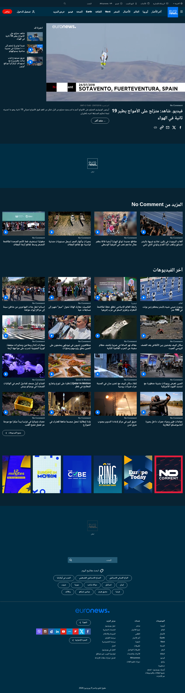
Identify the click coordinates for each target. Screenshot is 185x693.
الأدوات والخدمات (133, 654)
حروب (63, 585)
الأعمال (126, 11)
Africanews (135, 658)
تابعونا (137, 642)
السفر (117, 11)
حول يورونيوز (110, 626)
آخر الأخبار (156, 11)
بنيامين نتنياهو (84, 592)
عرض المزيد (110, 621)
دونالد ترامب (92, 585)
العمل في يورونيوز (108, 650)
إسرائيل (108, 585)
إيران (122, 585)
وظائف (68, 592)
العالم (136, 11)
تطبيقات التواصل (134, 650)
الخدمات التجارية (109, 630)
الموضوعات (160, 621)
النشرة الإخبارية (81, 640)
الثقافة (98, 11)
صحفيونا (161, 666)
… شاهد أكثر (100, 121)
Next (107, 11)
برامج (163, 662)
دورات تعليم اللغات (133, 662)
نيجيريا (134, 303)
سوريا (77, 585)
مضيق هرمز (102, 592)
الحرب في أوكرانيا (64, 578)
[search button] (64, 3)
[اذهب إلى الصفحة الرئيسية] (173, 12)
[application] (115, 62)
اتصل (113, 646)
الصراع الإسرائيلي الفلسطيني (90, 578)
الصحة (79, 11)
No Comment (176, 238)
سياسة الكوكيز (110, 638)
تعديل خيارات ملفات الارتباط (105, 658)
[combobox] (79, 3)
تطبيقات (137, 646)
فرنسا (118, 592)
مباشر (7, 11)
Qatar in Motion (83, 380)
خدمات (137, 621)
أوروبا (145, 11)
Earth (89, 11)
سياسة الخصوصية (108, 642)
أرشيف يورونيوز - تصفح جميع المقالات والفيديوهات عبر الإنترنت (155, 673)
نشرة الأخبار (136, 630)
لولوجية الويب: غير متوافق (105, 654)
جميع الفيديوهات (14, 433)
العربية (177, 3)
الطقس (137, 634)
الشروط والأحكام (109, 634)
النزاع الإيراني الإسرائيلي (118, 578)
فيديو (70, 11)
